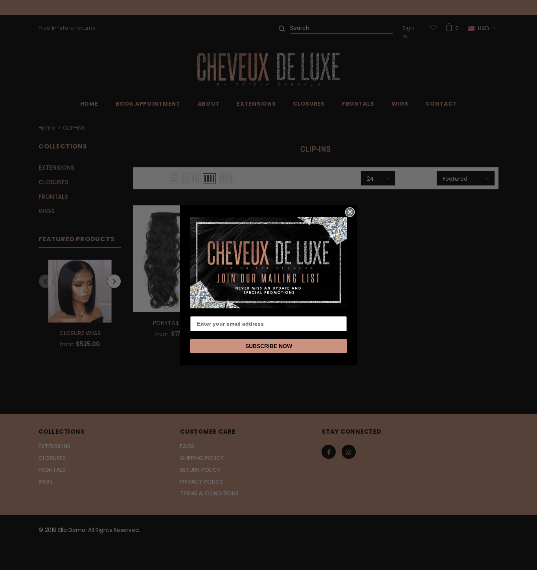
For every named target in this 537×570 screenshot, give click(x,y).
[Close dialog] (350, 212)
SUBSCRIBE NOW (268, 346)
